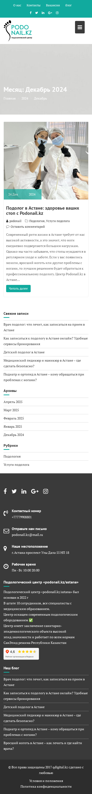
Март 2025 (11, 410)
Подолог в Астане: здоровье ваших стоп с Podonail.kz (42, 210)
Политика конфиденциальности (46, 786)
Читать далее (18, 288)
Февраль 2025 (14, 418)
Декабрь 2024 (14, 434)
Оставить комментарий (28, 226)
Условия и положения (46, 780)
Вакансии (53, 5)
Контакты (34, 5)
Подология (37, 221)
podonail (15, 221)
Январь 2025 (13, 426)
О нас (17, 5)
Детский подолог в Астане (24, 352)
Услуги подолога (58, 221)
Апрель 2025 (13, 401)
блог (68, 5)
